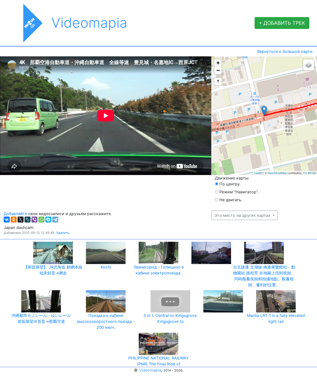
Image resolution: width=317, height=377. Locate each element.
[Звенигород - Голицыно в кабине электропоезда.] (158, 252)
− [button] (218, 70)
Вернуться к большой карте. (285, 51)
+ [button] (218, 63)
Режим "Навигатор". (239, 191)
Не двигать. (230, 199)
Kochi (106, 267)
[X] (21, 219)
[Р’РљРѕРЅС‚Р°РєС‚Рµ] (7, 219)
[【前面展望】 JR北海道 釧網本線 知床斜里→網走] (53, 252)
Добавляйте (15, 213)
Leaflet (258, 173)
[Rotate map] (218, 81)
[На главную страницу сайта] (27, 23)
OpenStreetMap (277, 173)
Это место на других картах (243, 215)
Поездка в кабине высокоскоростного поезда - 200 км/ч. (106, 321)
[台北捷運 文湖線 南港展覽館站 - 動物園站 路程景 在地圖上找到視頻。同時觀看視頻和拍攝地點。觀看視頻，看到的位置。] (264, 252)
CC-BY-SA (309, 173)
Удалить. (63, 233)
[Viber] (34, 219)
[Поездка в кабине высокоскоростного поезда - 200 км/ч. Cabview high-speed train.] (106, 300)
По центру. (229, 183)
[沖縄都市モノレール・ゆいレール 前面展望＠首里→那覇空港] (41, 300)
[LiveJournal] (27, 219)
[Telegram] (55, 219)
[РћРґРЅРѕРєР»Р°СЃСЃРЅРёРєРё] (14, 219)
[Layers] (308, 64)
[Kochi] (106, 252)
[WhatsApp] (41, 219)
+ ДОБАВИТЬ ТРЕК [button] (282, 23)
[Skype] (48, 219)
